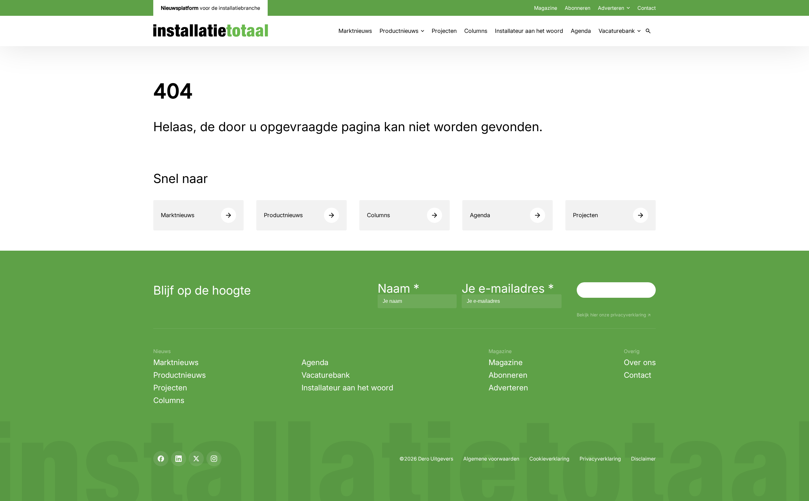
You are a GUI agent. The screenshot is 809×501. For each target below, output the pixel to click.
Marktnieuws (355, 30)
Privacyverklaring (600, 458)
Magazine (545, 8)
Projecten (444, 30)
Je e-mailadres (508, 288)
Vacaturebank (617, 30)
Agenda (581, 30)
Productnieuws (399, 30)
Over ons (640, 362)
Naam (398, 288)
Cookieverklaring (549, 458)
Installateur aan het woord (529, 30)
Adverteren (508, 387)
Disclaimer (643, 458)
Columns (475, 30)
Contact (646, 8)
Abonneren (577, 8)
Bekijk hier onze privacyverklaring (611, 315)
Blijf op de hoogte (202, 290)
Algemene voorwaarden (491, 458)
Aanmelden (616, 290)
